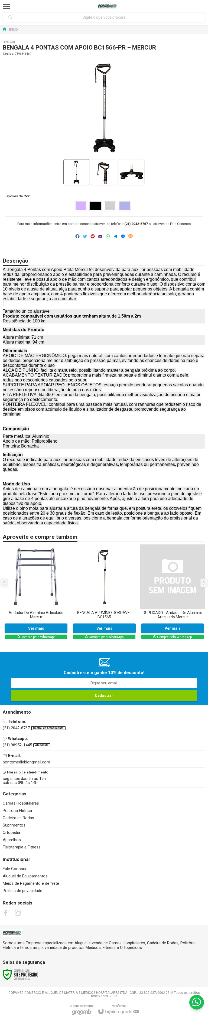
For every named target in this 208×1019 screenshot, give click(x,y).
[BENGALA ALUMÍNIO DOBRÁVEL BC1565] (104, 592)
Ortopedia (11, 832)
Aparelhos (12, 839)
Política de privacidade (22, 890)
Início (13, 29)
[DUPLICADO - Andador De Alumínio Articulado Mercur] (172, 592)
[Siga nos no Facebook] (6, 913)
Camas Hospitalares (21, 803)
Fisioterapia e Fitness (22, 847)
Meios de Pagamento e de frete (31, 883)
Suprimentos (14, 825)
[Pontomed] (107, 6)
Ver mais (36, 628)
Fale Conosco (180, 224)
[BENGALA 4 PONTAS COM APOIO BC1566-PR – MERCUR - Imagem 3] (132, 172)
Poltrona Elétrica (17, 810)
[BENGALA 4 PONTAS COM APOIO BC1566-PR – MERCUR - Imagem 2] (104, 172)
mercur (9, 42)
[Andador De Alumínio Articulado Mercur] (36, 592)
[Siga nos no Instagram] (18, 913)
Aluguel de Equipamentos (25, 876)
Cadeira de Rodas (18, 817)
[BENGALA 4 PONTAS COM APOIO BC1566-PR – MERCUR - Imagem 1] (76, 172)
